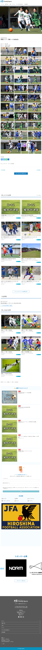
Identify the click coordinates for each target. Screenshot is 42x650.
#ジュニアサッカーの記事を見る (21, 291)
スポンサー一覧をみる (21, 580)
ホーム (2, 4)
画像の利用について (21, 612)
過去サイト (21, 614)
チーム (13, 4)
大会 (10, 4)
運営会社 (21, 610)
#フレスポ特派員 (11, 163)
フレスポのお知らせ (19, 4)
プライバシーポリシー (8, 487)
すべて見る (39, 195)
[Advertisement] (21, 184)
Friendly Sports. (21, 648)
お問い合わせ (21, 613)
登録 (21, 491)
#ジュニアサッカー (4, 163)
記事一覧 (6, 4)
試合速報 (26, 4)
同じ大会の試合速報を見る (21, 173)
